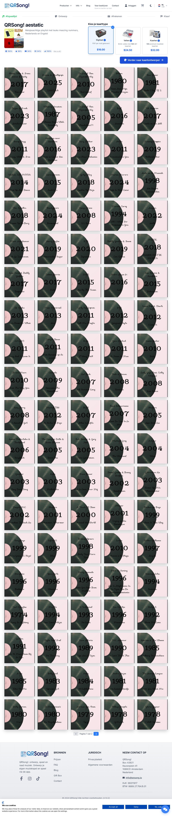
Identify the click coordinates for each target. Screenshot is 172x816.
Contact (115, 5)
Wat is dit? (57, 51)
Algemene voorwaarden (100, 764)
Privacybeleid (95, 759)
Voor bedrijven (101, 5)
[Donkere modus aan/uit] (150, 5)
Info (77, 5)
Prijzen (57, 759)
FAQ (56, 764)
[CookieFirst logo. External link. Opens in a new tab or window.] (3, 802)
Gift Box (58, 775)
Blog (88, 5)
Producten (64, 5)
